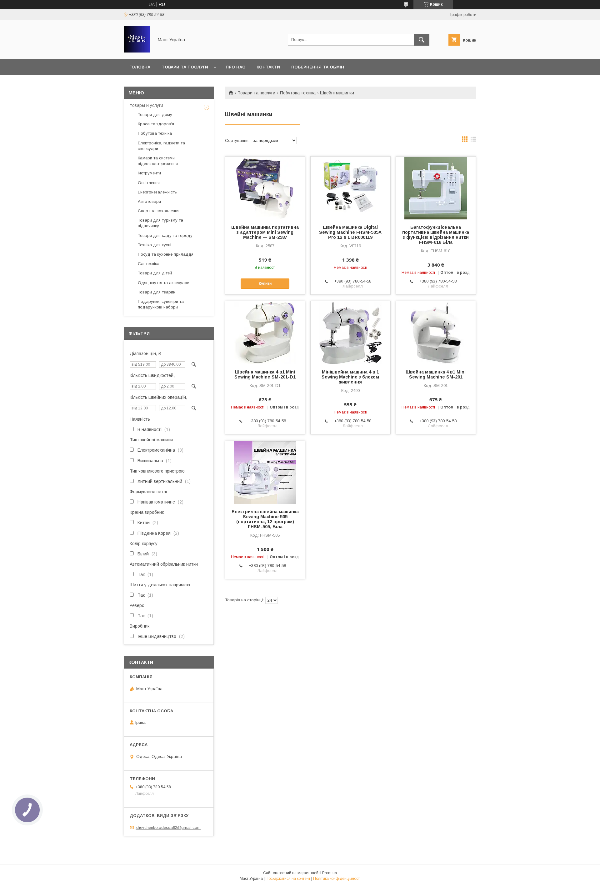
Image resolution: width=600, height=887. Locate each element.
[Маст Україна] (137, 50)
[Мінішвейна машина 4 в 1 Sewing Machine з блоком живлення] (350, 332)
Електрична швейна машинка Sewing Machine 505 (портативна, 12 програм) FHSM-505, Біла (265, 519)
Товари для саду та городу (165, 235)
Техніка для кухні (154, 245)
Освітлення (149, 182)
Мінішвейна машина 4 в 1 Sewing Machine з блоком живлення (350, 376)
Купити (265, 283)
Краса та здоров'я (156, 124)
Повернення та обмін (317, 67)
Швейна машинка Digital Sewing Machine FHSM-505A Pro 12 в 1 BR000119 (350, 232)
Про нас (235, 67)
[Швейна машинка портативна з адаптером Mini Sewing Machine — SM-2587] (265, 188)
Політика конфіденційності (337, 878)
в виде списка (473, 140)
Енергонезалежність (157, 192)
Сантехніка (148, 263)
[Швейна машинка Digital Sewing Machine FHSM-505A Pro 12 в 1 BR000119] (350, 188)
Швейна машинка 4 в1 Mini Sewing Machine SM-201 (436, 374)
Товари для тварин (156, 292)
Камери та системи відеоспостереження (158, 161)
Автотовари (149, 201)
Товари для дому (155, 114)
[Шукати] (421, 40)
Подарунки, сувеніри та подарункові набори (161, 304)
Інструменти (149, 173)
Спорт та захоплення (158, 210)
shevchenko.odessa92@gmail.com (168, 827)
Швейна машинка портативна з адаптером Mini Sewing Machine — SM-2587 (265, 232)
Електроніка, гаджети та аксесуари (161, 146)
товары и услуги (146, 105)
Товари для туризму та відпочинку (160, 223)
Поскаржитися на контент (288, 878)
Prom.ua (329, 873)
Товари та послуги (185, 67)
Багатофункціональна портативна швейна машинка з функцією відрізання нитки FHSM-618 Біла (435, 235)
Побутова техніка (298, 92)
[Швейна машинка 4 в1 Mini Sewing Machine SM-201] (436, 332)
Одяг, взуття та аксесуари (163, 282)
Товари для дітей (155, 273)
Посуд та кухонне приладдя (165, 254)
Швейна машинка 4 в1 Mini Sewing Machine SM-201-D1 (265, 374)
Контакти (268, 67)
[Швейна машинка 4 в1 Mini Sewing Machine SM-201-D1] (265, 332)
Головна (139, 67)
